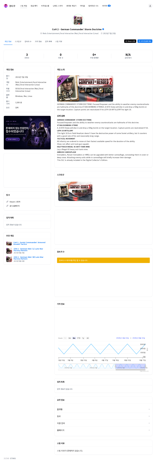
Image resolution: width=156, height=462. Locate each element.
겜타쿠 (12, 5)
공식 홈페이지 (15, 206)
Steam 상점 (131, 41)
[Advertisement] (27, 170)
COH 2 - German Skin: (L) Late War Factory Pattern (28, 249)
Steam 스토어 (15, 201)
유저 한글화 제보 (146, 41)
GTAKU (13, 458)
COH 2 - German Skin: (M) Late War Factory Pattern (28, 258)
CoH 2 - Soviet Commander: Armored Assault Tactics (29, 243)
